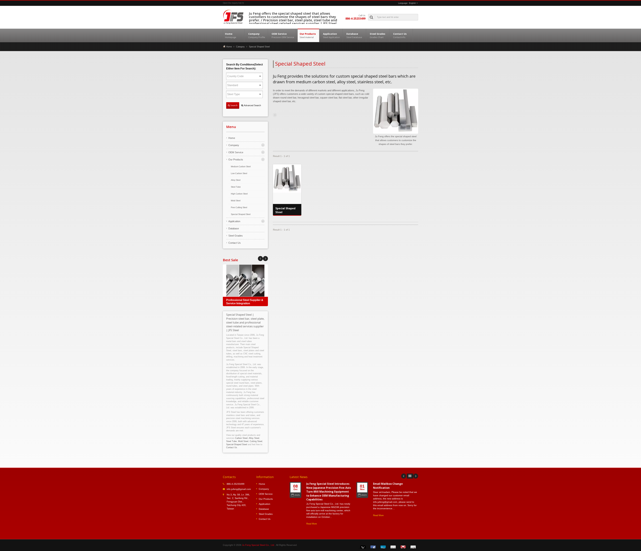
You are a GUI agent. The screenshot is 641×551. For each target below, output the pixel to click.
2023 (364, 495)
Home (230, 35)
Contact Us (400, 35)
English (412, 3)
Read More (311, 523)
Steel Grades (377, 35)
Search (234, 105)
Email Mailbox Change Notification (388, 485)
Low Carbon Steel (239, 173)
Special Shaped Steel (241, 214)
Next (260, 258)
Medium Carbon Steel (241, 166)
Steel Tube (236, 187)
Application (331, 35)
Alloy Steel (236, 180)
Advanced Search (252, 105)
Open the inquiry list (232, 3)
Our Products (308, 35)
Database (354, 35)
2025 (297, 495)
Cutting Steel (256, 441)
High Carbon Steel (239, 194)
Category (240, 46)
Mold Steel (236, 200)
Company (256, 35)
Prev (265, 258)
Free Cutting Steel (239, 207)
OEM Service (283, 35)
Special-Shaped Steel (236, 444)
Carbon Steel (241, 438)
